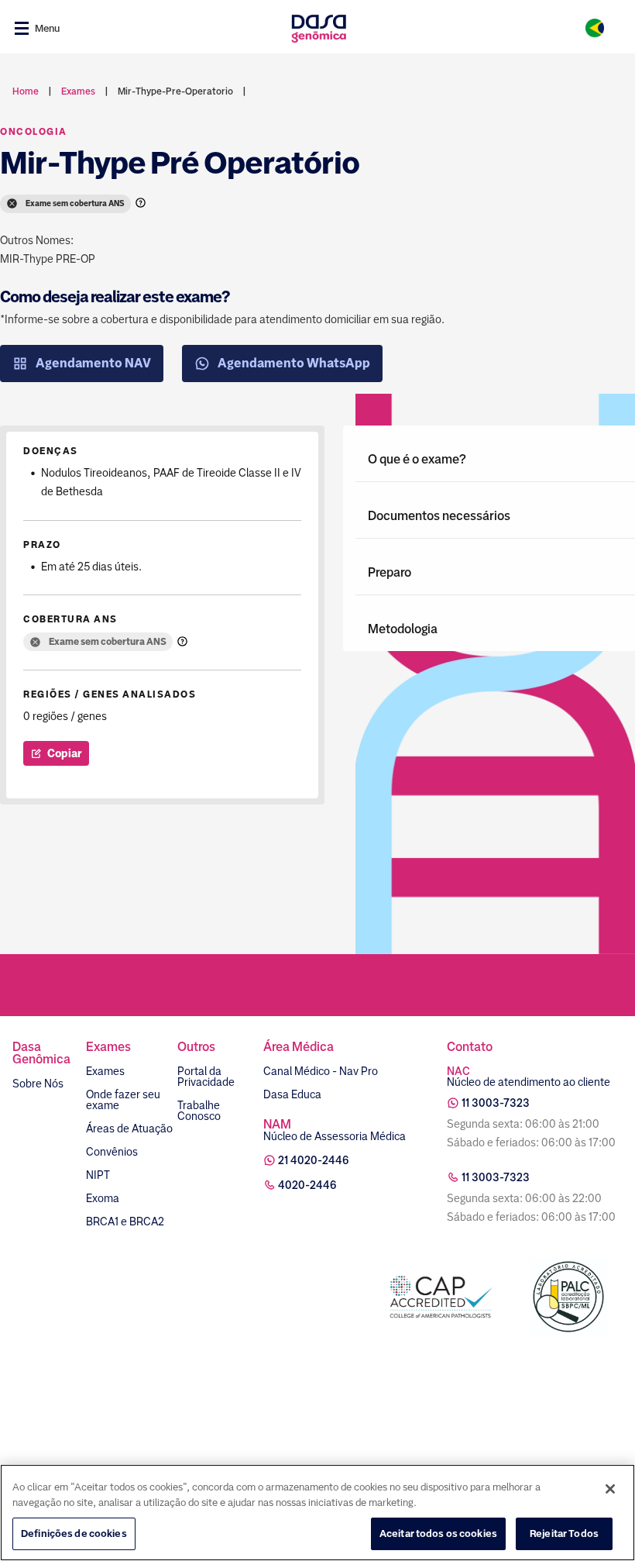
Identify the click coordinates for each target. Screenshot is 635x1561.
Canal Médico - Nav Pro (320, 1071)
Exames (105, 1071)
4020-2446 (307, 1185)
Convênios (112, 1152)
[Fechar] (610, 1489)
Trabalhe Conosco (199, 1110)
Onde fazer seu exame (123, 1099)
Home (25, 91)
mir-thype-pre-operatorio (175, 91)
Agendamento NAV (93, 363)
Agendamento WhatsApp (294, 363)
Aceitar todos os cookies (438, 1533)
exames (78, 91)
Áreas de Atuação (129, 1128)
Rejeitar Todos (564, 1533)
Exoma (102, 1198)
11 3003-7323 (496, 1103)
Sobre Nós (38, 1083)
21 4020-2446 (313, 1160)
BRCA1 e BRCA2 (125, 1221)
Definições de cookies (74, 1533)
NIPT (98, 1175)
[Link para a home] (318, 28)
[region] (317, 1512)
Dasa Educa (292, 1094)
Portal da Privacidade (206, 1076)
